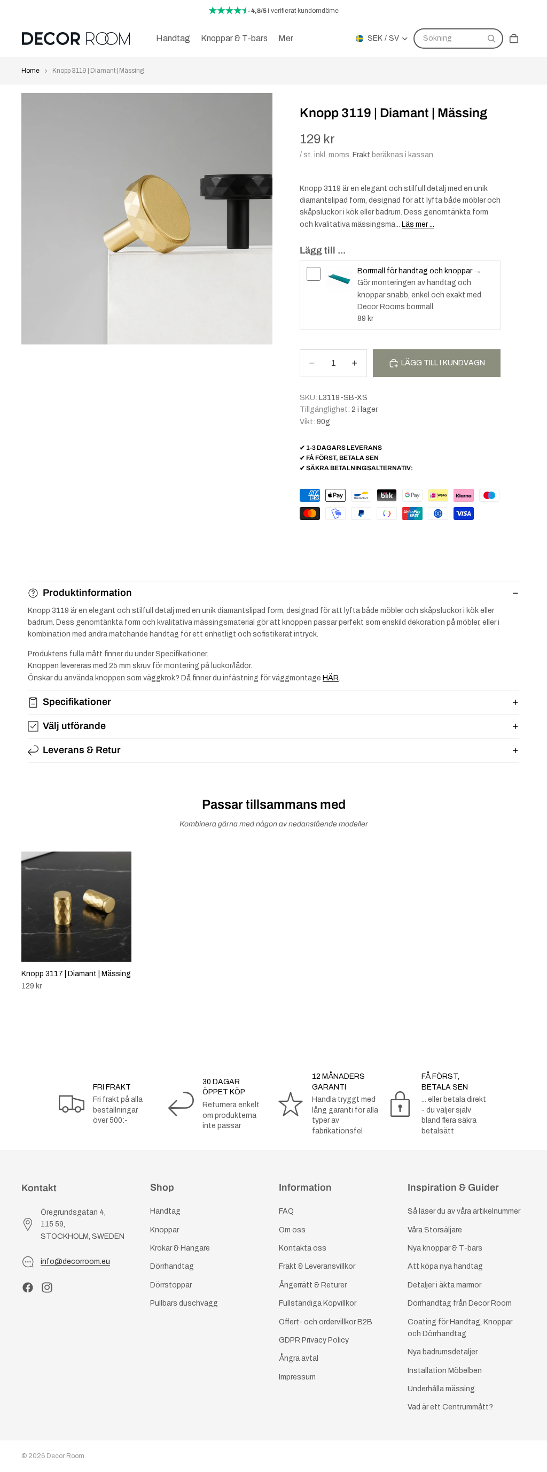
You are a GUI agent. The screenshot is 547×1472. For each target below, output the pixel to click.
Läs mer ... (418, 224)
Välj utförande (74, 725)
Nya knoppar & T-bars (445, 1248)
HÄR (331, 678)
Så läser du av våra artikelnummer (464, 1211)
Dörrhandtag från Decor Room (460, 1303)
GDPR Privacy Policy (314, 1340)
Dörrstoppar (171, 1285)
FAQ (286, 1211)
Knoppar (164, 1230)
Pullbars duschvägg (184, 1303)
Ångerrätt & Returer (313, 1285)
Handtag (165, 1211)
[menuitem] (286, 38)
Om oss (292, 1230)
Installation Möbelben (445, 1371)
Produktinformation (87, 592)
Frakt (361, 155)
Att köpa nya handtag (445, 1266)
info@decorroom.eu (75, 1262)
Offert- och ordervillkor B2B (325, 1321)
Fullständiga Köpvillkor (317, 1303)
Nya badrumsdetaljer (443, 1352)
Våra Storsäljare (435, 1230)
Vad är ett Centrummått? (450, 1407)
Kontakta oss (302, 1248)
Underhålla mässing (441, 1389)
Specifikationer (77, 701)
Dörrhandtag (172, 1266)
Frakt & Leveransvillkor (317, 1266)
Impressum (297, 1377)
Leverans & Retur (82, 750)
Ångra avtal (298, 1358)
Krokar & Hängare (180, 1248)
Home (30, 70)
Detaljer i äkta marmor (444, 1285)
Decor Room (65, 1456)
